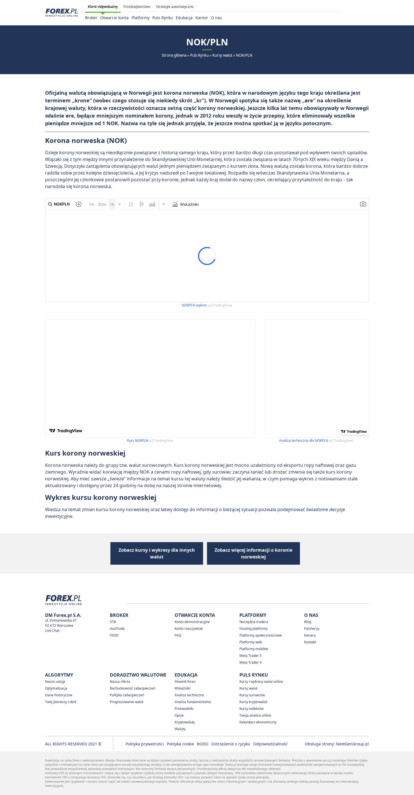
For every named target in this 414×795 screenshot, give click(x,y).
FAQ (178, 635)
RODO (202, 744)
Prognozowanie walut (126, 701)
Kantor (201, 17)
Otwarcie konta (114, 17)
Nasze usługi (55, 681)
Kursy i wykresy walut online (261, 681)
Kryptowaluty (185, 722)
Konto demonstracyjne (192, 621)
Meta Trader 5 (250, 655)
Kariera (310, 635)
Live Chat (52, 630)
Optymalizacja (56, 688)
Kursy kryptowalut (253, 701)
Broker (91, 17)
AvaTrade (117, 628)
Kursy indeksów (251, 708)
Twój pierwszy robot (60, 701)
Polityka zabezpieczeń (127, 695)
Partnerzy (311, 628)
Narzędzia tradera (253, 621)
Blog (307, 621)
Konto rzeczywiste (189, 628)
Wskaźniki (182, 688)
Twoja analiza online (255, 715)
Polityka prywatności (145, 744)
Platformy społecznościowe (260, 635)
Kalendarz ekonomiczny (258, 722)
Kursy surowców (252, 695)
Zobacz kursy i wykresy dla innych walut (157, 553)
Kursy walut (222, 55)
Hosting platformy (253, 628)
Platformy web (250, 642)
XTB (113, 621)
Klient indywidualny (103, 6)
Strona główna (174, 55)
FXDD (114, 635)
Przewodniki (184, 708)
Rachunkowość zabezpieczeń (132, 688)
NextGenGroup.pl (352, 744)
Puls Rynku (162, 17)
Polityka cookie (180, 744)
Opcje (179, 715)
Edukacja (184, 17)
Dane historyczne (58, 695)
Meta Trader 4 (250, 662)
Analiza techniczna (189, 695)
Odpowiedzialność (270, 744)
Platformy (141, 17)
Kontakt (310, 642)
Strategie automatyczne (174, 6)
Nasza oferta (120, 681)
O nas (216, 17)
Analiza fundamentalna (193, 701)
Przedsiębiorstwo (136, 6)
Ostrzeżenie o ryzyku (230, 744)
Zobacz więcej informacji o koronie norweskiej (253, 553)
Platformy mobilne (253, 648)
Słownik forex (185, 681)
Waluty (180, 728)
